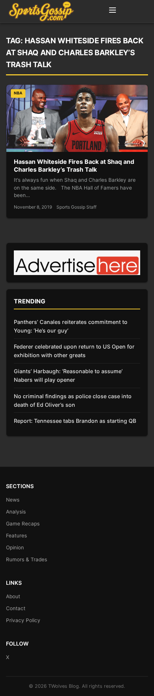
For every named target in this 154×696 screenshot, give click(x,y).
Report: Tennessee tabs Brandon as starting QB (75, 421)
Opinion (15, 547)
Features (16, 536)
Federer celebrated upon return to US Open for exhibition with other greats (74, 350)
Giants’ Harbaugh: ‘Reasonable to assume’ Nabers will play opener (68, 375)
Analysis (16, 512)
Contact (15, 608)
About (13, 596)
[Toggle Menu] (112, 11)
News (12, 500)
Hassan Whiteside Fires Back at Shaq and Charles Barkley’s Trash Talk (74, 166)
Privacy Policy (23, 620)
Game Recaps (23, 524)
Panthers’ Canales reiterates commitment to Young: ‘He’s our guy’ (70, 326)
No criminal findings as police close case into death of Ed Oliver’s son (73, 400)
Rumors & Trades (26, 559)
